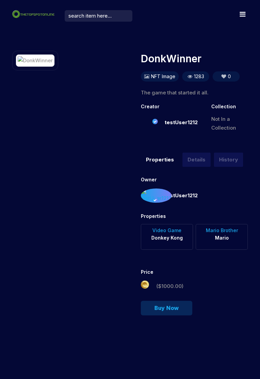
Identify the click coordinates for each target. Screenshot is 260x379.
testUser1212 (181, 122)
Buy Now (166, 308)
